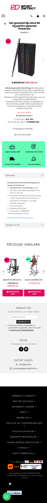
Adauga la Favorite (23, 128)
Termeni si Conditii (23, 395)
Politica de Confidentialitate (22, 330)
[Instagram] (26, 349)
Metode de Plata (23, 401)
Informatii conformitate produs (20, 218)
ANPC (23, 412)
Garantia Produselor (23, 436)
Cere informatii (23, 134)
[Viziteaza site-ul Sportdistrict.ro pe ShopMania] (14, 493)
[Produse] (3, 17)
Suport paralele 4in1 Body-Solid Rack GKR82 (35, 279)
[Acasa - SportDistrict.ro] (23, 7)
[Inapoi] (4, 23)
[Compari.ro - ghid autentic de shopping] (33, 492)
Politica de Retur (24, 431)
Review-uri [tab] (12, 225)
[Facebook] (21, 349)
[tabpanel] (24, 58)
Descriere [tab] (10, 175)
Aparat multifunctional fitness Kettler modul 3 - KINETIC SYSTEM (13, 279)
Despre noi (23, 417)
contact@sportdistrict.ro (25, 368)
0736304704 (25, 364)
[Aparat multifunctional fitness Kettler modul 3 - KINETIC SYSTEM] (12, 266)
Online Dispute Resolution (23, 442)
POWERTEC (24, 32)
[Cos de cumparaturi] (38, 16)
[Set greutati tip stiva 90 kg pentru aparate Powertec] (24, 58)
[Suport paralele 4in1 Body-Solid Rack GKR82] (34, 266)
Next (43, 60)
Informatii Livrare (23, 406)
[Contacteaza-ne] (31, 16)
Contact (23, 447)
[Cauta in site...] (44, 16)
